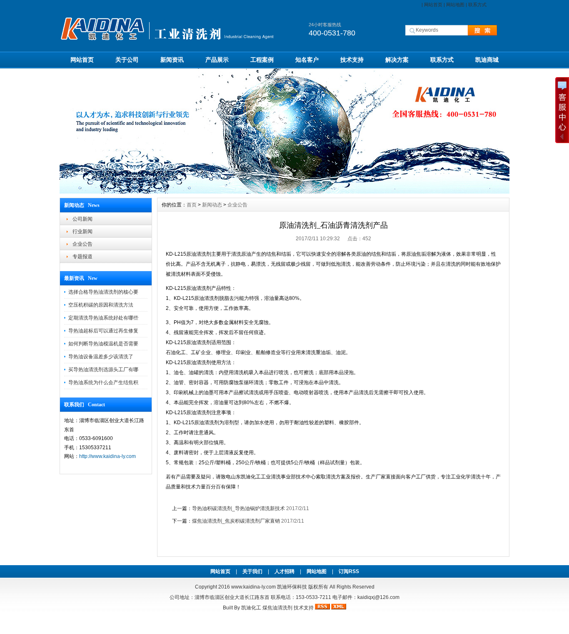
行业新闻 (82, 231)
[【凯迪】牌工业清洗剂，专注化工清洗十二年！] (284, 191)
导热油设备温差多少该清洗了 (100, 357)
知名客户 (307, 59)
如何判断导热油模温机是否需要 (103, 344)
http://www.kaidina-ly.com (107, 456)
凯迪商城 (487, 59)
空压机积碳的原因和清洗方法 (100, 305)
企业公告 (82, 244)
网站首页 (433, 4)
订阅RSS (349, 571)
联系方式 (477, 4)
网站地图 (455, 4)
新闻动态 (212, 205)
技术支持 (352, 59)
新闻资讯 (172, 59)
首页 (192, 205)
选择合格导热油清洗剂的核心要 (103, 292)
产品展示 (217, 59)
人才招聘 (284, 571)
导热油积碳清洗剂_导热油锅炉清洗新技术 (238, 508)
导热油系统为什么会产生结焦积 (103, 382)
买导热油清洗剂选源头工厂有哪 (103, 369)
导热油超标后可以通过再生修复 (103, 331)
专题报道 (82, 256)
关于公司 (127, 59)
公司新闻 (82, 219)
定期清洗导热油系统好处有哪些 (103, 318)
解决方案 (397, 59)
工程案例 (262, 59)
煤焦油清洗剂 (277, 608)
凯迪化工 (251, 608)
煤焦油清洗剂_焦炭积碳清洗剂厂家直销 (236, 521)
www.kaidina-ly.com (253, 587)
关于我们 (252, 571)
